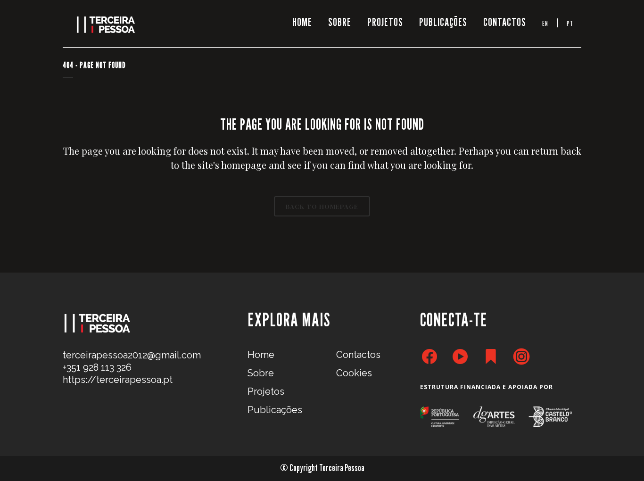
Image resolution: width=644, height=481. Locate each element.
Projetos (266, 391)
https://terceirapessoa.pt (118, 379)
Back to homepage (322, 206)
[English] (545, 23)
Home (261, 354)
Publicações (275, 410)
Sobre (261, 373)
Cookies (354, 373)
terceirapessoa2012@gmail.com (132, 355)
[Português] (570, 23)
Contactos (358, 354)
